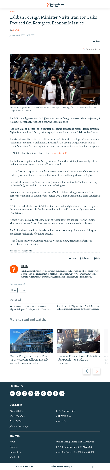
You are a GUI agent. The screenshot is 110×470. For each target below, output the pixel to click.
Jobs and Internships (19, 427)
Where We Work (17, 416)
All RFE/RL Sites (63, 416)
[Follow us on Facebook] (43, 393)
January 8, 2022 (59, 153)
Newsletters (15, 452)
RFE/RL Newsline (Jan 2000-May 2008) (74, 447)
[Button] (96, 41)
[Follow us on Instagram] (24, 393)
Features (14, 447)
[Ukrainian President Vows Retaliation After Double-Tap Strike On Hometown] (78, 341)
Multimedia (15, 457)
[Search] (92, 466)
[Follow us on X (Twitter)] (37, 393)
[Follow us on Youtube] (12, 393)
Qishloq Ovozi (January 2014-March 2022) (75, 442)
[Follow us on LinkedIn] (49, 393)
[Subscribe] (61, 393)
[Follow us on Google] (30, 393)
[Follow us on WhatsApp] (55, 393)
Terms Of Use (16, 421)
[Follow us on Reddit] (18, 393)
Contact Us (61, 421)
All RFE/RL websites (24, 467)
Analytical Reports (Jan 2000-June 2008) (75, 452)
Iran (12, 11)
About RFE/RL (16, 411)
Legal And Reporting (65, 411)
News (12, 442)
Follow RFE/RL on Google (61, 467)
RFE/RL (15, 30)
